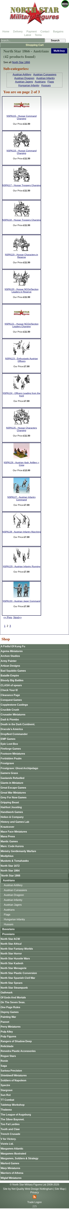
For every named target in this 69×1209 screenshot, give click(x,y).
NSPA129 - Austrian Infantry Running (21, 566)
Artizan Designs (10, 665)
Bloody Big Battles (12, 680)
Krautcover (7, 826)
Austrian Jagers (24, 81)
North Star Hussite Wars (15, 958)
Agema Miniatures (12, 651)
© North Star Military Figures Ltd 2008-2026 (34, 1184)
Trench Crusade (10, 1134)
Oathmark (7, 992)
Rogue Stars (8, 1056)
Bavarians (8, 929)
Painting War (8, 1017)
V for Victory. (8, 1139)
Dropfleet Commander (14, 734)
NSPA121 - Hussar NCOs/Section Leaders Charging (22, 325)
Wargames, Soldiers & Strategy (19, 1158)
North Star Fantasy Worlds (17, 948)
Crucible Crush (10, 709)
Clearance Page (10, 695)
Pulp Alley (7, 1031)
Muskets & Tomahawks (15, 860)
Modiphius (7, 856)
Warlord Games (10, 1163)
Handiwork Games (12, 812)
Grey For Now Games (13, 797)
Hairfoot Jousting (11, 807)
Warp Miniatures (10, 1168)
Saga (4, 1065)
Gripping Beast (10, 802)
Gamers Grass (9, 773)
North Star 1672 (10, 865)
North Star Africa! (11, 943)
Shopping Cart (34, 45)
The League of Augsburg (16, 1114)
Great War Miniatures (13, 792)
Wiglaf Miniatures (11, 1178)
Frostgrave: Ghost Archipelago (19, 768)
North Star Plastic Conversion (19, 973)
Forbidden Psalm (11, 758)
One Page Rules (10, 1007)
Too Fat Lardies (10, 1124)
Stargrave (7, 1090)
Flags (50, 81)
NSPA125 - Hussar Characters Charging (21, 429)
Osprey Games (10, 1012)
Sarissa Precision (11, 1070)
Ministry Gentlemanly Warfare (18, 851)
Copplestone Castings (14, 704)
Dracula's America (12, 729)
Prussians (8, 934)
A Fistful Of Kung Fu (13, 646)
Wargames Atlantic (12, 1148)
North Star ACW (10, 939)
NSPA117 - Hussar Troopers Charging (21, 185)
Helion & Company (12, 817)
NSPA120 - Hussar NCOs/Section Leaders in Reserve (22, 290)
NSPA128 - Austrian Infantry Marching (21, 532)
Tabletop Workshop (13, 1104)
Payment (31, 31)
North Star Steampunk (14, 987)
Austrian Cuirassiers (44, 74)
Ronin (4, 1060)
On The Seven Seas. (13, 1002)
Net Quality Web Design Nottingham (32, 1189)
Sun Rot (6, 1095)
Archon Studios (10, 656)
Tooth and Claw (10, 1129)
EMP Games (8, 739)
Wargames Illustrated (13, 1153)
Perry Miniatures (11, 1026)
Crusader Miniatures (13, 714)
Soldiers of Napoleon (13, 1080)
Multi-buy (59, 50)
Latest (27, 35)
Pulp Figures (8, 1036)
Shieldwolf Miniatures (14, 1075)
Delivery (18, 31)
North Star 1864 (10, 870)
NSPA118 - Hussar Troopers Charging (21, 220)
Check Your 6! (9, 690)
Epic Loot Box (9, 744)
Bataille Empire (10, 675)
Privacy (34, 1192)
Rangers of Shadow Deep (16, 1041)
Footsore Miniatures (13, 753)
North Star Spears (11, 983)
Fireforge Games (11, 748)
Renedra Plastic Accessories (18, 1051)
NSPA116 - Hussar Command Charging (22, 152)
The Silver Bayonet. (12, 1119)
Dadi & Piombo (10, 719)
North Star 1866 (21, 62)
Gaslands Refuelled (12, 778)
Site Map (60, 1189)
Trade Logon (34, 1202)
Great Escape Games (13, 787)
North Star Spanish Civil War (18, 978)
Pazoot (5, 1022)
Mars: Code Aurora (12, 846)
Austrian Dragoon (24, 78)
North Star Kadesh (12, 963)
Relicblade (7, 1046)
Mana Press (8, 836)
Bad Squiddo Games (13, 670)
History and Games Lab (15, 821)
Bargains (58, 31)
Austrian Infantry (45, 78)
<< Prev (7, 617)
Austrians (40, 81)
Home (5, 31)
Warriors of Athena (12, 1173)
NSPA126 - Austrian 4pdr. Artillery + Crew (21, 463)
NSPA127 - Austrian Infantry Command (21, 498)
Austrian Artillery (22, 74)
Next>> (17, 617)
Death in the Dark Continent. (18, 724)
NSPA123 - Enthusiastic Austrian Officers (21, 359)
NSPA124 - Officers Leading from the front (21, 394)
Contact (44, 31)
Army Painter (9, 661)
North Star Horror (11, 953)
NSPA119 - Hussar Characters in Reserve (21, 255)
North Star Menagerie (13, 968)
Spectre (5, 1085)
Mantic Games (9, 841)
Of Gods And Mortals (13, 997)
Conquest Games (11, 700)
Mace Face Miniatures (14, 831)
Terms (38, 35)
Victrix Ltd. (7, 1143)
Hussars (46, 85)
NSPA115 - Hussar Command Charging (22, 117)
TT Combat (7, 1099)
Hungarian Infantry (28, 85)
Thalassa (6, 1109)
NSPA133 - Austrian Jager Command (21, 601)
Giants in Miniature (12, 783)
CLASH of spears (11, 685)
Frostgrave (7, 763)
